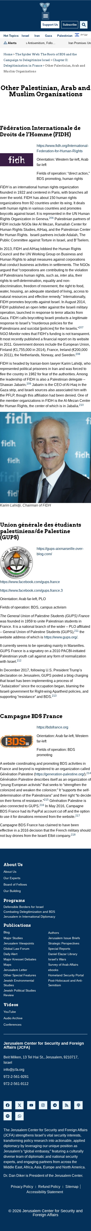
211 (76, 630)
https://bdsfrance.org (52, 727)
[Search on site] (83, 25)
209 (29, 383)
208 (78, 354)
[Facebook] (8, 1105)
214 (88, 773)
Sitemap (71, 1187)
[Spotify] (8, 1116)
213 (54, 695)
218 (73, 834)
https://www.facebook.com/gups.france (30, 582)
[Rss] (67, 1105)
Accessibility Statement (45, 1192)
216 (42, 805)
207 (81, 327)
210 (81, 404)
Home (8, 54)
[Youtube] (31, 1105)
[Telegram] (55, 1105)
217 (77, 815)
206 (51, 218)
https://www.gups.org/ (60, 637)
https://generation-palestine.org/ (59, 774)
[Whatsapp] (19, 1116)
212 (19, 660)
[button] (45, 16)
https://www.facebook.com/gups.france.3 (31, 590)
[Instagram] (43, 1105)
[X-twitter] (19, 1105)
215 (46, 799)
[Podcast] (78, 1105)
